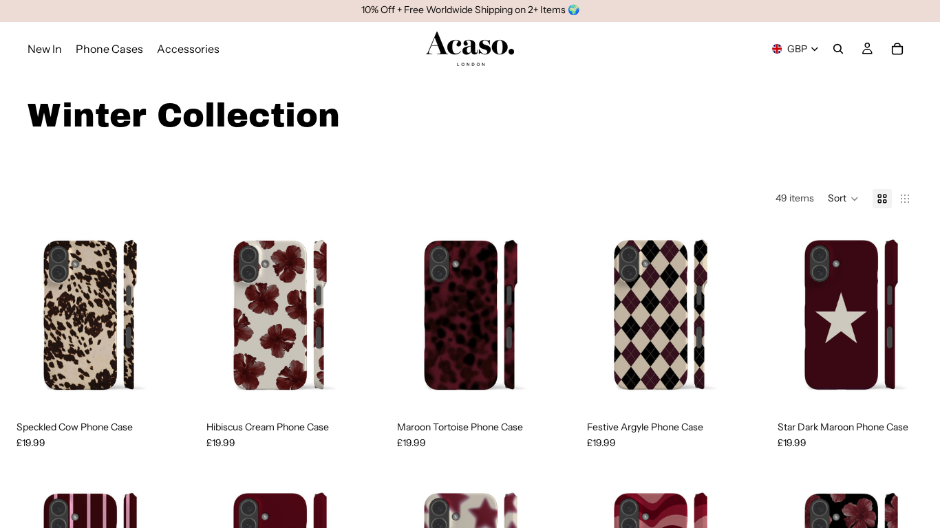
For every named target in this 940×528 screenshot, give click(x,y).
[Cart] (897, 49)
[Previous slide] (20, 314)
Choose (170, 382)
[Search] (838, 49)
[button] (843, 199)
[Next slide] (158, 314)
